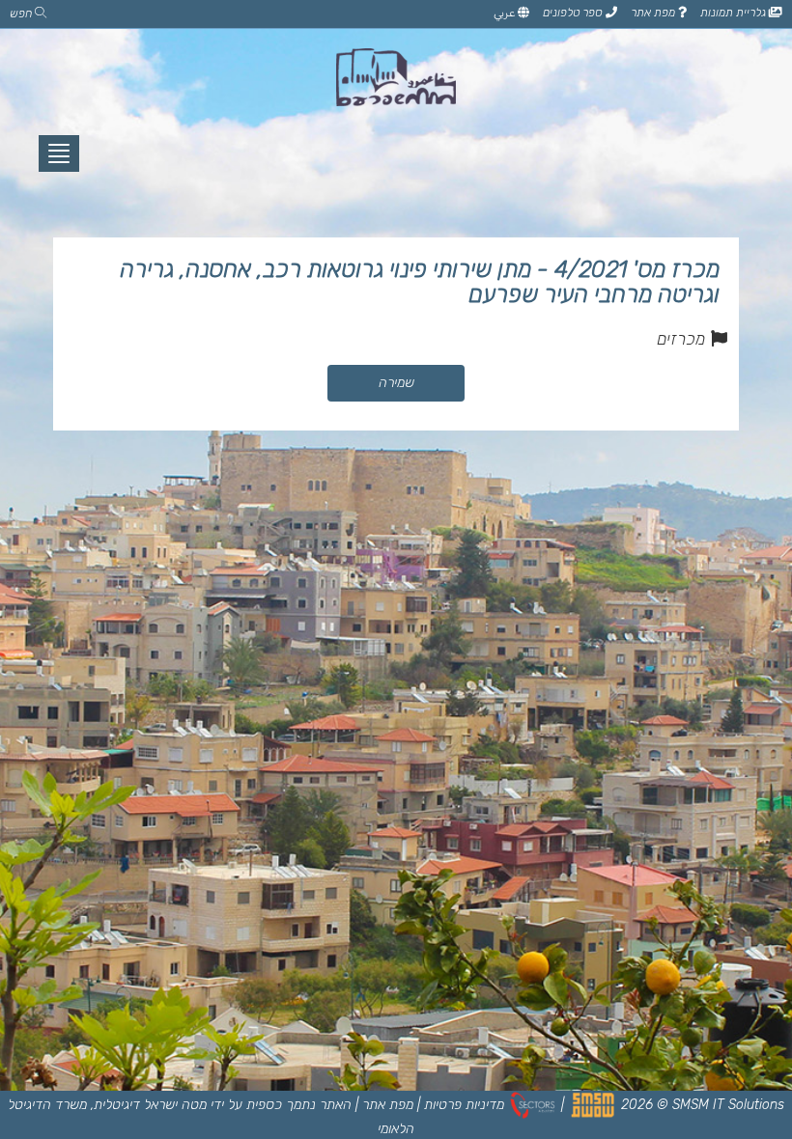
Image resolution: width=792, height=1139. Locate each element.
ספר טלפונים (574, 12)
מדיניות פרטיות (464, 1105)
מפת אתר (654, 12)
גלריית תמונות (734, 12)
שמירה (396, 383)
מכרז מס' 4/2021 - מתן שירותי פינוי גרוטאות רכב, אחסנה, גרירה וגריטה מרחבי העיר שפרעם (420, 282)
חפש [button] (22, 13)
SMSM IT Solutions (728, 1105)
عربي (506, 12)
